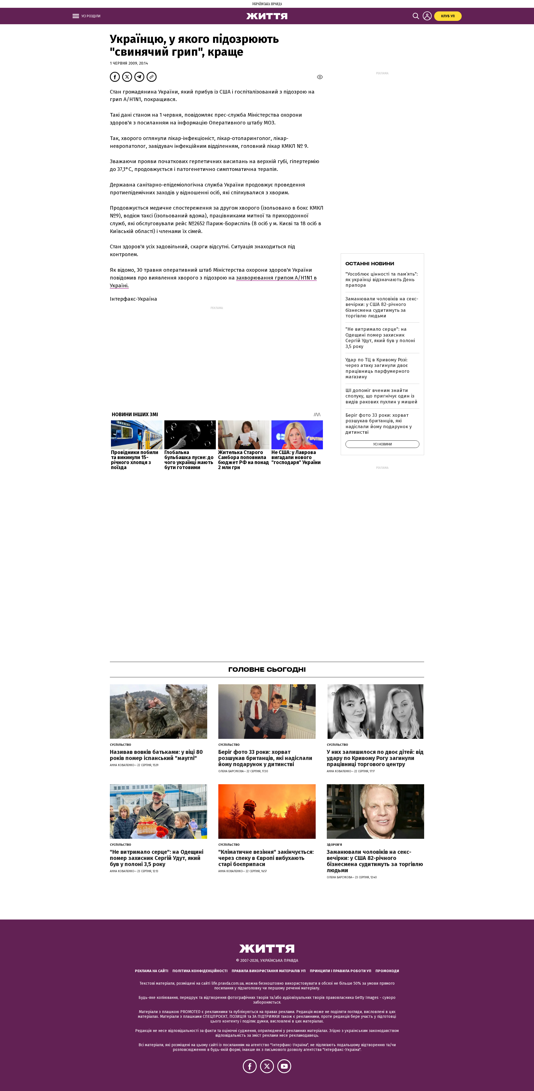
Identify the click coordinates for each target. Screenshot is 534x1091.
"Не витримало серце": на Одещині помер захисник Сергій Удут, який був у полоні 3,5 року (380, 337)
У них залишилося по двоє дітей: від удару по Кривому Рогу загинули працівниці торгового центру (375, 758)
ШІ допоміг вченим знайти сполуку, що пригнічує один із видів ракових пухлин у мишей (381, 396)
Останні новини (369, 264)
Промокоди (387, 971)
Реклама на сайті (151, 971)
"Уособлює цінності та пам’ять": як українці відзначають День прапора (381, 279)
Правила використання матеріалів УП (269, 971)
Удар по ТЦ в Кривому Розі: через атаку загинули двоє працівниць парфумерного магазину (377, 368)
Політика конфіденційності (200, 971)
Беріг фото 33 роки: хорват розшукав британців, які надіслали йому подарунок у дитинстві (378, 423)
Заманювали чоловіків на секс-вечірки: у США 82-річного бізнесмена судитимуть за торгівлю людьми (381, 307)
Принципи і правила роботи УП (340, 971)
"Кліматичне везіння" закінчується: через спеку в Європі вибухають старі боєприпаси (266, 858)
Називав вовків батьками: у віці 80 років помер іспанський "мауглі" (156, 755)
